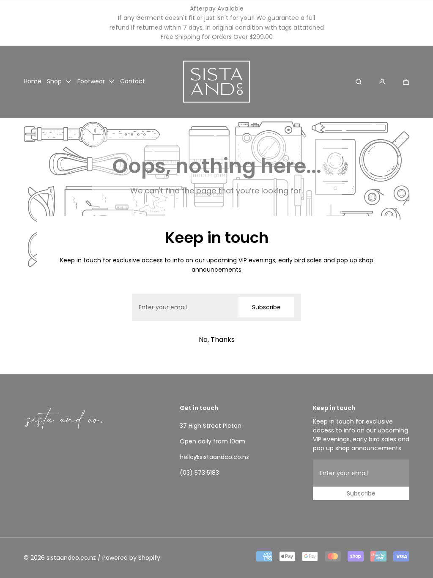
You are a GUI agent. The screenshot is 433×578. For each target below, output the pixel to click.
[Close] (54, 233)
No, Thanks (217, 339)
